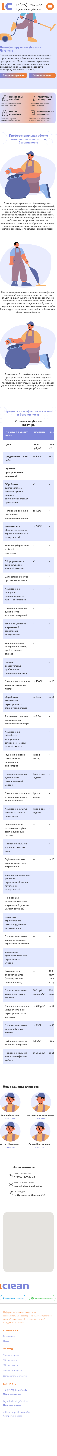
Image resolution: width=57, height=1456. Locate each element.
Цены (6, 1341)
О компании (9, 1336)
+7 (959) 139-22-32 (28, 5)
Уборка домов (10, 1360)
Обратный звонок (12, 1394)
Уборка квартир (11, 1355)
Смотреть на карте (12, 1415)
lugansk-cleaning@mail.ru (28, 9)
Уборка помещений (12, 1370)
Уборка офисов (10, 1365)
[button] (42, 75)
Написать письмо (12, 1405)
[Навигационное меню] (50, 6)
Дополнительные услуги (15, 1375)
